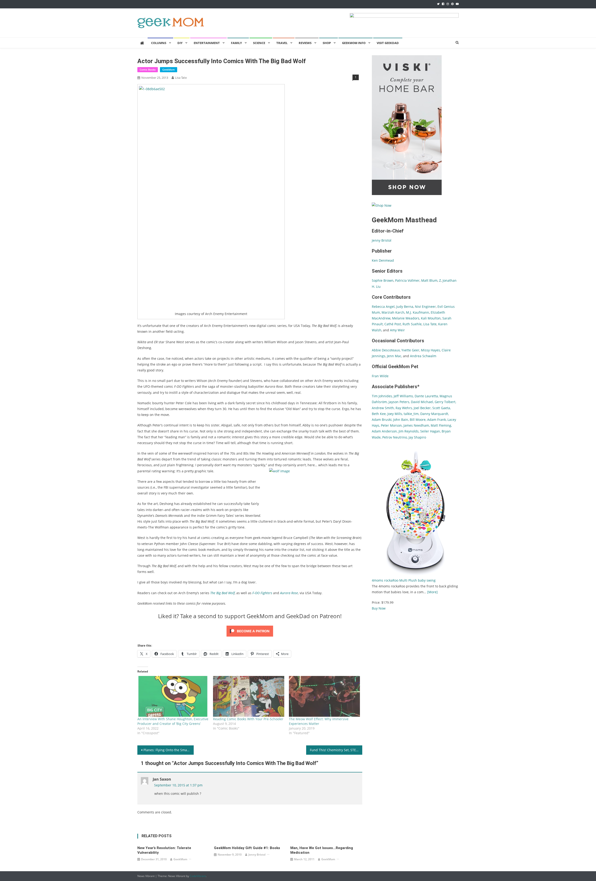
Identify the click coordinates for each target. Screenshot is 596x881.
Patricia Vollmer (407, 280)
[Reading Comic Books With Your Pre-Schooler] (248, 696)
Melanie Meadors (405, 318)
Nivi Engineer (425, 306)
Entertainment (207, 43)
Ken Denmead (383, 260)
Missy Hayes (430, 350)
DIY (180, 43)
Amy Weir (397, 330)
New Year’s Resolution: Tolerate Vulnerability (164, 850)
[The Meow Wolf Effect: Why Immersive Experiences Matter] (324, 696)
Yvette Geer (410, 350)
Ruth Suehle (412, 324)
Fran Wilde (380, 376)
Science (259, 43)
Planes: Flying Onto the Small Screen (168, 750)
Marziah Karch (393, 312)
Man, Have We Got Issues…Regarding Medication (321, 850)
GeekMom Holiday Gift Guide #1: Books (247, 848)
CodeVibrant (198, 876)
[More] (432, 592)
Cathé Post (392, 324)
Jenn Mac (394, 356)
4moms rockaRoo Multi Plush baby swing (404, 580)
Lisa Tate (181, 77)
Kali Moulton (431, 318)
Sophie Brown (382, 280)
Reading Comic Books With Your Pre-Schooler (248, 719)
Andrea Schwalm (423, 356)
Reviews (305, 43)
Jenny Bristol (256, 855)
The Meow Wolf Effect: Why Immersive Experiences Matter (319, 721)
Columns (158, 43)
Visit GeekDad (388, 43)
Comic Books (148, 69)
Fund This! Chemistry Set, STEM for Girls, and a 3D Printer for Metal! (336, 750)
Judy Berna (404, 306)
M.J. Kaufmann (417, 312)
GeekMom (168, 69)
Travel (282, 43)
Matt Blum (429, 280)
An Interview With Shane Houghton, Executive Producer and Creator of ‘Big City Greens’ (172, 721)
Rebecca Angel (383, 306)
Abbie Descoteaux (386, 350)
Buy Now (379, 608)
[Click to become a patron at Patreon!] (250, 630)
